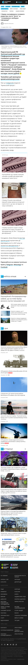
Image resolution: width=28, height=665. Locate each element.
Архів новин (18, 627)
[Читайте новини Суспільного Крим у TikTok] (16, 644)
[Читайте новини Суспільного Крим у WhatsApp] (13, 644)
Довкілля (3, 599)
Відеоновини (5, 620)
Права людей (22, 8)
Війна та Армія (19, 618)
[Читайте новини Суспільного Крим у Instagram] (5, 644)
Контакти (4, 627)
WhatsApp (17, 265)
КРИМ (3, 6)
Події (2, 589)
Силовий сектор (6, 610)
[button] (11, 73)
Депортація (18, 582)
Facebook (4, 267)
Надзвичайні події (20, 596)
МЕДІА (22, 6)
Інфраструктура (19, 601)
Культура (3, 582)
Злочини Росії (4, 11)
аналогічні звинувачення (9, 246)
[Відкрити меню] (26, 2)
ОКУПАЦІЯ (8, 6)
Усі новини (4, 575)
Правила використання (19, 630)
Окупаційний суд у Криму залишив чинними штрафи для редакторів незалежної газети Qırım (13, 176)
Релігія (17, 613)
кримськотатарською (10, 79)
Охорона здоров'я (20, 599)
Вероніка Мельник (8, 23)
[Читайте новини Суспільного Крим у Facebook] (2, 644)
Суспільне (4, 657)
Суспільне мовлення (7, 630)
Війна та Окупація (14, 8)
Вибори (3, 596)
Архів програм (19, 634)
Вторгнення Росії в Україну (20, 576)
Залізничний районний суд (13, 54)
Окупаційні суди (15, 6)
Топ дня (17, 620)
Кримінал (3, 591)
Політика (11, 11)
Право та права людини (5, 607)
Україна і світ (5, 579)
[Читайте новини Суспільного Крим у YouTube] (7, 644)
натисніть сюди (20, 659)
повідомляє (10, 83)
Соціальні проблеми (20, 11)
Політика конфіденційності (6, 634)
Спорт (2, 618)
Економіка (4, 594)
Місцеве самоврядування (20, 607)
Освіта (16, 594)
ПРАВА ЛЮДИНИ (5, 8)
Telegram (9, 265)
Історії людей (19, 610)
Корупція (17, 589)
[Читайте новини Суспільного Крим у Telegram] (10, 644)
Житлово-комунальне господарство (5, 603)
